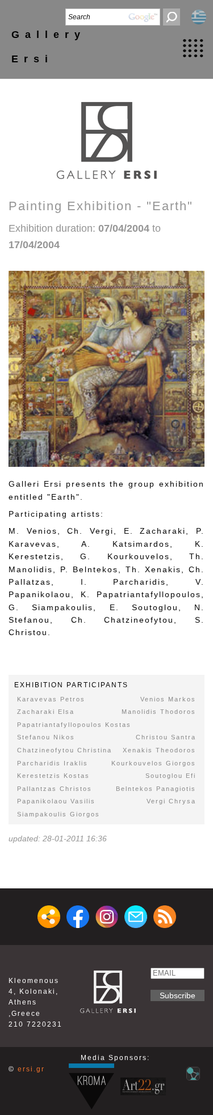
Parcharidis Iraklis (52, 763)
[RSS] (164, 916)
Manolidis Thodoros (159, 711)
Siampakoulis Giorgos (58, 814)
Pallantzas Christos (54, 788)
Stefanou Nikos (46, 737)
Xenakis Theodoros (159, 750)
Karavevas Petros (51, 699)
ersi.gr (31, 1069)
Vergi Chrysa (171, 801)
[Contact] (135, 916)
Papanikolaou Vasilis (56, 801)
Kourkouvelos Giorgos (153, 763)
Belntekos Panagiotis (156, 788)
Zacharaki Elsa (45, 711)
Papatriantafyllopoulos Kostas (74, 724)
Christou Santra (166, 737)
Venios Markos (168, 699)
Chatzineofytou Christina (64, 750)
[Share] (48, 916)
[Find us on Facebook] (77, 916)
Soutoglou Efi (170, 775)
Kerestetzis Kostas (53, 775)
